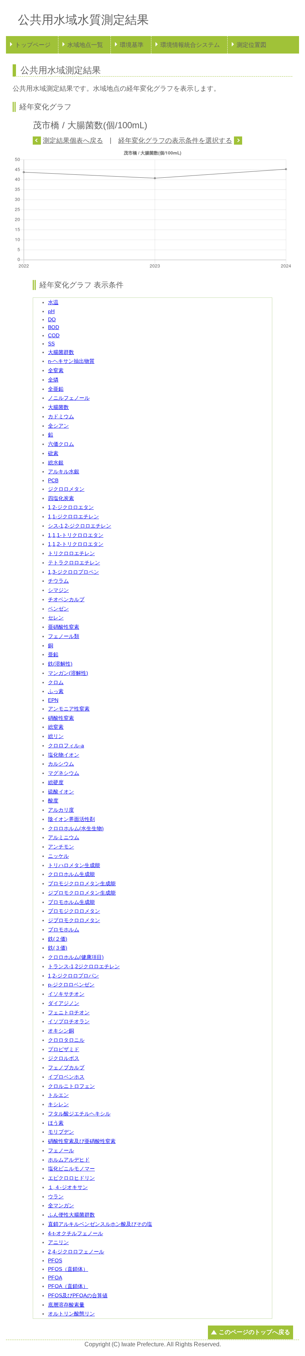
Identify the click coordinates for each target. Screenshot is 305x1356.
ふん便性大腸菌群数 (71, 1215)
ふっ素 (56, 691)
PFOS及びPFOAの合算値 (77, 1295)
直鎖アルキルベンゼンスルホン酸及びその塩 (100, 1224)
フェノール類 (63, 636)
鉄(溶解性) (60, 664)
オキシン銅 (61, 1031)
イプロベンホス (66, 1077)
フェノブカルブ (66, 1067)
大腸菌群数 (61, 352)
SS (51, 344)
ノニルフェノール (69, 398)
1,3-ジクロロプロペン (73, 572)
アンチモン (61, 847)
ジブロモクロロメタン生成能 (82, 893)
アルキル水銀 (63, 471)
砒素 (53, 453)
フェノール (61, 1150)
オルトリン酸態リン (71, 1314)
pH (51, 311)
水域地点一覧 (85, 45)
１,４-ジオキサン (68, 1187)
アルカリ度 (61, 810)
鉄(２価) (57, 939)
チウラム (58, 581)
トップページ (33, 45)
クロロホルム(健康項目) (76, 957)
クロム (56, 682)
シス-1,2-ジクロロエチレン (79, 526)
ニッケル (58, 856)
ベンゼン (58, 609)
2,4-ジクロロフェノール (76, 1251)
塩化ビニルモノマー (71, 1169)
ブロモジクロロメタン (74, 911)
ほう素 (56, 1123)
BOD (53, 327)
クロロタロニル (66, 1040)
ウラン (56, 1196)
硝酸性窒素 (61, 718)
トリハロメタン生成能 (74, 865)
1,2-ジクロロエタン (71, 507)
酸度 (53, 800)
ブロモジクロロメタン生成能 (82, 883)
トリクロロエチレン (71, 553)
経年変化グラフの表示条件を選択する (175, 140)
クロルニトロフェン (71, 1086)
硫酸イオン (61, 792)
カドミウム (61, 416)
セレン (56, 618)
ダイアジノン (63, 1003)
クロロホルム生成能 (71, 874)
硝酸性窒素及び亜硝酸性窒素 (82, 1141)
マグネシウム (63, 773)
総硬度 (56, 782)
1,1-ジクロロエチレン (73, 516)
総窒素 (56, 727)
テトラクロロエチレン (74, 563)
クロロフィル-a (66, 745)
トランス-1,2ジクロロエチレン (84, 966)
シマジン (58, 590)
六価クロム (61, 444)
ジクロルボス (63, 1058)
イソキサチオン (66, 994)
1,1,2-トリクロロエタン (75, 544)
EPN (53, 700)
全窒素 (56, 370)
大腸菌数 (58, 407)
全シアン (58, 426)
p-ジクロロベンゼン (71, 985)
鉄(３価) (57, 948)
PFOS (55, 1260)
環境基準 (132, 45)
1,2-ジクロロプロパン (73, 976)
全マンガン (61, 1205)
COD (54, 335)
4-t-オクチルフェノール (75, 1233)
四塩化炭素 (61, 498)
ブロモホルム (63, 930)
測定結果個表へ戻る (73, 140)
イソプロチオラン (69, 1021)
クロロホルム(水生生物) (76, 828)
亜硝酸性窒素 (63, 627)
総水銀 (56, 463)
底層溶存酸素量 (66, 1305)
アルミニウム (63, 837)
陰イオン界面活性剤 (71, 819)
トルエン (58, 1095)
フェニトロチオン (69, 1012)
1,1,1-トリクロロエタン (75, 535)
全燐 (53, 380)
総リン (56, 736)
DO (52, 319)
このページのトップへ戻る (254, 1332)
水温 (53, 302)
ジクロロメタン (66, 489)
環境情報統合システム (190, 45)
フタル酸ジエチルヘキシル (79, 1114)
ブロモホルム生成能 (71, 902)
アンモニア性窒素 (69, 709)
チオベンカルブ (66, 599)
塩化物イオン (63, 755)
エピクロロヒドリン (71, 1178)
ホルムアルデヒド (69, 1160)
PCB (53, 480)
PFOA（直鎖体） (68, 1286)
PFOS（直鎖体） (68, 1269)
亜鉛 (53, 654)
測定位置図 (251, 45)
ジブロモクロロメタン (74, 920)
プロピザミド (63, 1049)
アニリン (58, 1242)
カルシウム (61, 764)
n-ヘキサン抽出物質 (71, 361)
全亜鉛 (56, 389)
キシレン (58, 1104)
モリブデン (61, 1132)
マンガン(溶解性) (68, 673)
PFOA (55, 1278)
